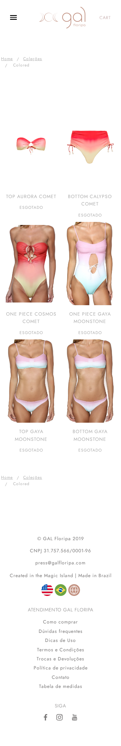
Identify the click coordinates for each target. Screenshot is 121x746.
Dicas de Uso (60, 640)
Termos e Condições (60, 649)
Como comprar (60, 621)
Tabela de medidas (60, 686)
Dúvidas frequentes (61, 631)
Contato (61, 677)
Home (7, 59)
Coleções (32, 59)
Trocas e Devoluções (60, 658)
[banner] (62, 18)
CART (105, 17)
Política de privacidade (61, 667)
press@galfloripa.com (60, 562)
